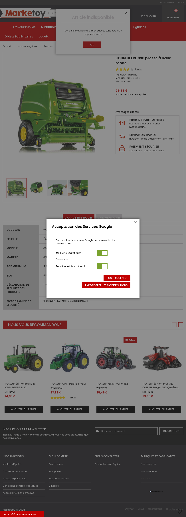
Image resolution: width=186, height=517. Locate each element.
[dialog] (93, 258)
